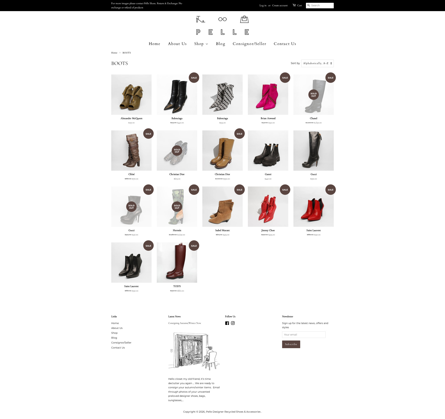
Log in (263, 5)
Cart (299, 5)
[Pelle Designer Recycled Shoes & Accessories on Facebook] (227, 323)
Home (155, 43)
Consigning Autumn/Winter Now (184, 323)
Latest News (174, 316)
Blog (220, 43)
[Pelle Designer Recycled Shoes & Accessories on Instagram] (233, 323)
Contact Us (285, 43)
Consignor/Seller (249, 43)
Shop (199, 43)
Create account (280, 5)
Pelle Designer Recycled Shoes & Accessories (233, 411)
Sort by (295, 63)
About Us (177, 43)
